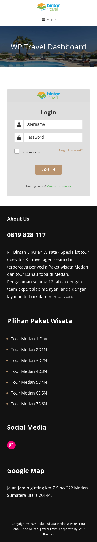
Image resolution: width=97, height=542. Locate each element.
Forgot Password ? (71, 150)
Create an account (59, 186)
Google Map (25, 470)
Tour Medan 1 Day (29, 339)
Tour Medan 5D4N (29, 382)
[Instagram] (11, 445)
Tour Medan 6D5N (29, 393)
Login (48, 169)
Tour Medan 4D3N (29, 371)
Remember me (31, 152)
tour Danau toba (32, 274)
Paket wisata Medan (68, 267)
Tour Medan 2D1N (29, 349)
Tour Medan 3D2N (29, 360)
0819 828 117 (26, 234)
